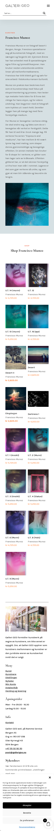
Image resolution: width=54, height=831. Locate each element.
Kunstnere (10, 674)
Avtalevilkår (11, 687)
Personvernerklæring (27, 827)
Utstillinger (11, 677)
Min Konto (10, 684)
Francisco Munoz (14, 294)
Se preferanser (27, 820)
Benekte (27, 813)
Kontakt (9, 722)
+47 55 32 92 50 (13, 748)
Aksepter (27, 805)
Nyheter (9, 681)
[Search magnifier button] (44, 13)
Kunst (8, 671)
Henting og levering (15, 691)
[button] (49, 777)
